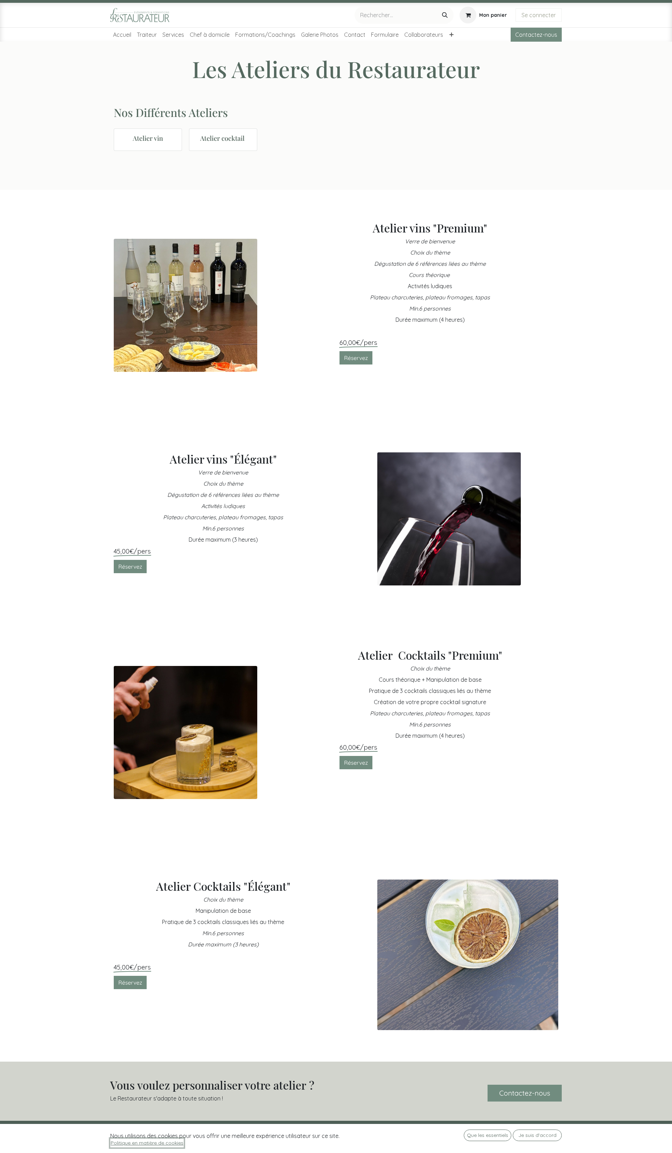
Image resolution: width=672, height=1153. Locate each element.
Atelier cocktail (223, 138)
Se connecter (539, 15)
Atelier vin (148, 138)
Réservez (356, 357)
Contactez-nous (536, 34)
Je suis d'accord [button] (537, 1135)
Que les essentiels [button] (487, 1135)
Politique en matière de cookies (147, 1143)
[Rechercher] (445, 15)
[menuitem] (122, 34)
